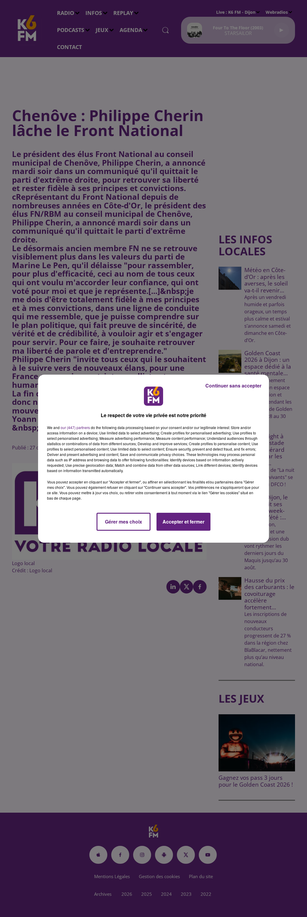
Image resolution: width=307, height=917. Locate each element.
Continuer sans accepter (233, 385)
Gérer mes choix (123, 521)
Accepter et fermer (183, 521)
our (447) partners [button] (75, 427)
